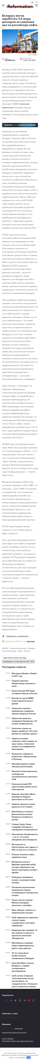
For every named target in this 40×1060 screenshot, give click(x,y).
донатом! (31, 641)
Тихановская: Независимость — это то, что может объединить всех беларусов (25, 837)
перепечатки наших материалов (14, 1032)
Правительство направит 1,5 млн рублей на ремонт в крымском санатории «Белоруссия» (24, 934)
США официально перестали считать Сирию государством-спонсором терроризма (25, 922)
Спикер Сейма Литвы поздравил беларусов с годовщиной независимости (24, 827)
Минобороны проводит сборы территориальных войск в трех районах (23, 945)
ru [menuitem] (32, 2)
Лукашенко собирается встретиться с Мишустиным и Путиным (24, 756)
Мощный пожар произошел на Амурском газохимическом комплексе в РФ (24, 775)
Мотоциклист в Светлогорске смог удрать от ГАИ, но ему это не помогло (25, 847)
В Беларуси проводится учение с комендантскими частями (23, 880)
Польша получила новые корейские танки (23, 855)
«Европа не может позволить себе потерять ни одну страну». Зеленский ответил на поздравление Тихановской (24, 744)
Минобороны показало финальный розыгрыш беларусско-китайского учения (22, 816)
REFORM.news (10, 60)
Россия (27, 651)
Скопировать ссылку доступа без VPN (18, 661)
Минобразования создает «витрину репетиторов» (23, 765)
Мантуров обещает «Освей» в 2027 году (24, 674)
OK (29, 1057)
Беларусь (32, 648)
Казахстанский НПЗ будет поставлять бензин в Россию (24, 692)
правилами (18, 1028)
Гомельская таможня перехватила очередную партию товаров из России (24, 711)
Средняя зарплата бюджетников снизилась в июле (23, 683)
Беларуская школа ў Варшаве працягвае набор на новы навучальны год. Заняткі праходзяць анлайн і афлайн (25, 867)
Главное (8, 48)
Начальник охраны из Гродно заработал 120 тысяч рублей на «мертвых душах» (25, 731)
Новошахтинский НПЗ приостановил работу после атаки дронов (24, 786)
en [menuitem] (36, 2)
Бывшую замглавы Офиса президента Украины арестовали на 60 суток (23, 796)
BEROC (6, 648)
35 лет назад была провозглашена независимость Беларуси (23, 955)
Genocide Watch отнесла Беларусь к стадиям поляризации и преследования (23, 967)
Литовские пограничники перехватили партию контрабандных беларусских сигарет (25, 891)
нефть (20, 651)
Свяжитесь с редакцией (17, 636)
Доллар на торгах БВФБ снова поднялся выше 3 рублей (22, 701)
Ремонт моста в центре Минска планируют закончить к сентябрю (22, 902)
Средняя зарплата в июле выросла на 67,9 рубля (23, 805)
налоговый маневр (9, 651)
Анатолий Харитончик (18, 648)
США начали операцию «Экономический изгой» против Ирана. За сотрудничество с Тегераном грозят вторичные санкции (24, 981)
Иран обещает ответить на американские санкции (24, 911)
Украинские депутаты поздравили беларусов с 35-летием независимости (24, 721)
